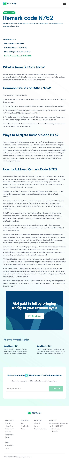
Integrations (9, 434)
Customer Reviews (40, 429)
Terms (7, 448)
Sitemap (62, 457)
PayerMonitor (9, 429)
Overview (8, 423)
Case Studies (25, 426)
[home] (9, 3)
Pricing (7, 437)
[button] (64, 3)
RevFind (8, 432)
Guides (23, 429)
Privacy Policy (9, 445)
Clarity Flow (9, 426)
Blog (22, 423)
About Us (37, 423)
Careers (36, 426)
